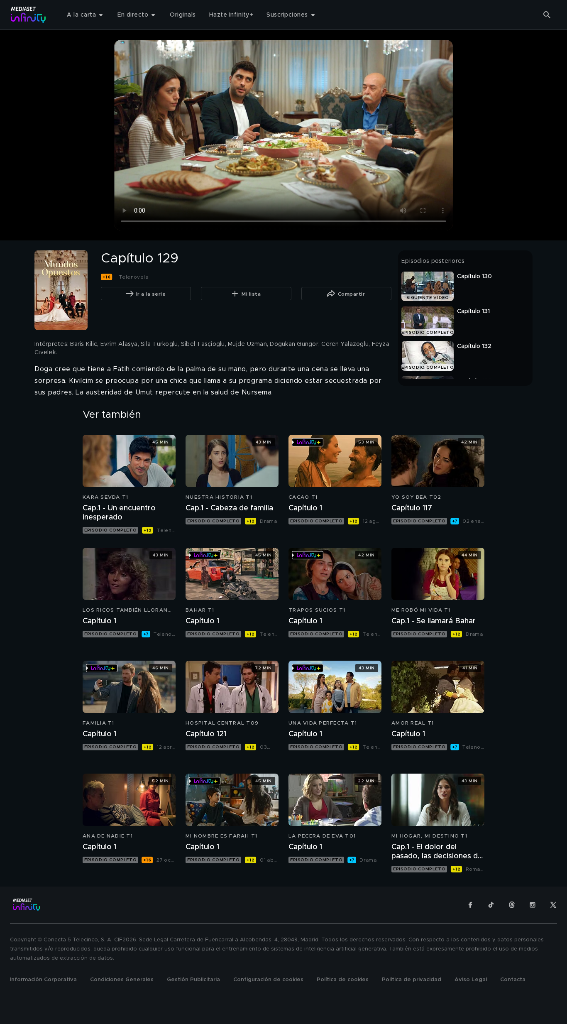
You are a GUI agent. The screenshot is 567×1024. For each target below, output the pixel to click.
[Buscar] (547, 15)
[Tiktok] (491, 905)
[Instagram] (532, 905)
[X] (553, 905)
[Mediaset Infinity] (28, 14)
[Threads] (512, 905)
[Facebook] (470, 905)
